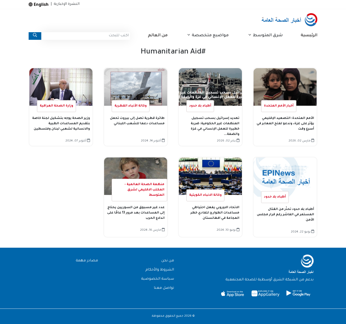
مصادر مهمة (87, 261)
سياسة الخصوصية (157, 279)
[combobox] (85, 36)
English (41, 4)
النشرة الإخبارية (66, 4)
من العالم (158, 35)
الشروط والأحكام (159, 270)
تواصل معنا (164, 288)
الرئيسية (309, 35)
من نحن (167, 261)
